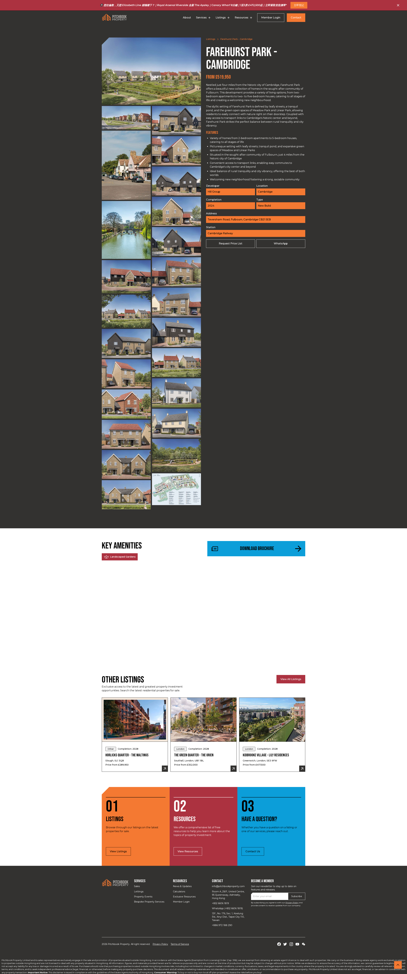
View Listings (118, 851)
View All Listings (290, 679)
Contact (296, 17)
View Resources (188, 851)
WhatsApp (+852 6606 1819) (227, 908)
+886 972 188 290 (222, 925)
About (187, 17)
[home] (114, 17)
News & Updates (182, 886)
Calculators (179, 891)
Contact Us (252, 851)
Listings (210, 39)
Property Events (143, 896)
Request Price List (230, 243)
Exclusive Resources (184, 896)
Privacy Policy (292, 902)
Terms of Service (180, 944)
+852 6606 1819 (220, 903)
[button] (203, 17)
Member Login (270, 17)
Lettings (138, 891)
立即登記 (299, 5)
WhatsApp (281, 243)
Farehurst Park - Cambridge (236, 39)
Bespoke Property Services (149, 901)
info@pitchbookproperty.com (228, 886)
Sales (137, 886)
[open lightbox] (151, 71)
